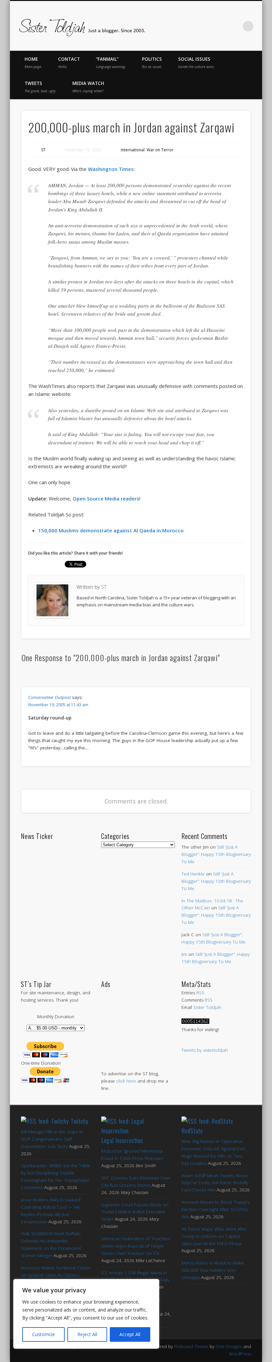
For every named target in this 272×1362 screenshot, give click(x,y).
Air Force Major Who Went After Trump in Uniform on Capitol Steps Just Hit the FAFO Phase (214, 1236)
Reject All (87, 1334)
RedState (192, 1130)
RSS (200, 993)
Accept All (129, 1334)
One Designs (229, 1346)
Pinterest (206, 26)
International (133, 150)
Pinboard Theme (191, 1346)
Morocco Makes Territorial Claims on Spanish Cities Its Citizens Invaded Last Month (55, 1275)
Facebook (178, 26)
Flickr (220, 26)
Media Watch (88, 86)
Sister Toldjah (207, 1007)
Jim (184, 954)
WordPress (240, 1354)
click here (126, 1081)
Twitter (192, 26)
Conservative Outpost (49, 697)
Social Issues (196, 62)
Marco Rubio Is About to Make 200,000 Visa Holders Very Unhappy (212, 1270)
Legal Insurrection (122, 1140)
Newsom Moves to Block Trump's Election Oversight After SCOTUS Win (215, 1209)
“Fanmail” (111, 62)
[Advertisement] (136, 1022)
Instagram (234, 26)
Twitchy (80, 1121)
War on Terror (160, 150)
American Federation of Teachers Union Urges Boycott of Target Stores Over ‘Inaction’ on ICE (135, 1246)
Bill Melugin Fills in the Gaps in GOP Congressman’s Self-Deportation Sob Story (52, 1139)
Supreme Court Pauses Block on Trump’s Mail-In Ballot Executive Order (135, 1212)
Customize (43, 1334)
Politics (152, 62)
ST (43, 150)
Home (33, 62)
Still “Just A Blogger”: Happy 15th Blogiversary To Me (216, 854)
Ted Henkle (193, 874)
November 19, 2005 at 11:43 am (58, 705)
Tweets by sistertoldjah (204, 1050)
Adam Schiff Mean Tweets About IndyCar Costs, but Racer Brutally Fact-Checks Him (214, 1183)
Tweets (40, 86)
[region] (86, 1314)
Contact (69, 62)
